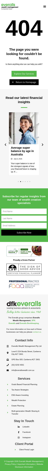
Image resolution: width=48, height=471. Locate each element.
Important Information (26, 464)
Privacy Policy (10, 464)
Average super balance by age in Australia (22, 151)
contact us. (37, 332)
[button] (44, 6)
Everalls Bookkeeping (29, 323)
